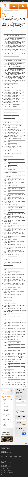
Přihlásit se (20, 407)
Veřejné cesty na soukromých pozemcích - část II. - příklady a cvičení (14, 363)
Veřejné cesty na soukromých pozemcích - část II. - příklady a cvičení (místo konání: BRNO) (14, 354)
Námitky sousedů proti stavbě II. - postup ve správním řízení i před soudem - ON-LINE (14, 120)
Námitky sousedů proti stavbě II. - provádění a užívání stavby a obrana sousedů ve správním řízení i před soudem (13, 148)
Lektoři (16, 10)
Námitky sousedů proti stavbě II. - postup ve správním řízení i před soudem (14, 133)
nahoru (24, 386)
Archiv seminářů (6, 427)
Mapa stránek (3, 451)
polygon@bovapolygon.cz (6, 470)
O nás (3, 393)
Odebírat (19, 422)
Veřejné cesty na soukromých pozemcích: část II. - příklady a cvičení (14, 332)
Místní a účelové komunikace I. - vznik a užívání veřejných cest (14, 314)
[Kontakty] (22, 5)
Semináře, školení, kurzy (9, 10)
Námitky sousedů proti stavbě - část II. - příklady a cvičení (14, 242)
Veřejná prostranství (12, 106)
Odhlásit (24, 424)
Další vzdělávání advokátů (6, 415)
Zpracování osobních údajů (6, 448)
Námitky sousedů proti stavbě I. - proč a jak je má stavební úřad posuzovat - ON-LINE (14, 123)
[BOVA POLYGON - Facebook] (1, 474)
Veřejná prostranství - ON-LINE (14, 90)
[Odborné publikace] (14, 5)
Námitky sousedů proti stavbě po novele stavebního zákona (14, 190)
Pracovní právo (6, 404)
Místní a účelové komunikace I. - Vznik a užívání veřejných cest (14, 299)
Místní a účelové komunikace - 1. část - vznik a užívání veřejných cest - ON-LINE (14, 85)
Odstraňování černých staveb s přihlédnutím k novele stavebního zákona (12, 342)
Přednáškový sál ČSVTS (6, 434)
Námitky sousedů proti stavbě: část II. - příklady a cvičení (14, 337)
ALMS (10, 457)
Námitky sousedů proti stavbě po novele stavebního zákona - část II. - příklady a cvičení (14, 187)
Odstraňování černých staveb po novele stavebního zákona (14, 140)
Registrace (19, 410)
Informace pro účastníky (6, 425)
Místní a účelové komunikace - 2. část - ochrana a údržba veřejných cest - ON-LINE (14, 93)
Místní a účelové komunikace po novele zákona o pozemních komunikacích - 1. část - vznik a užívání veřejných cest (14, 159)
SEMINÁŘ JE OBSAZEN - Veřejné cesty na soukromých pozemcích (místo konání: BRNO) (14, 357)
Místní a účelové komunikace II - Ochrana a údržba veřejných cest (15, 296)
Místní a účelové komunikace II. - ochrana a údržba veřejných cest (15, 311)
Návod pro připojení (7, 419)
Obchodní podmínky (5, 447)
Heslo (17, 402)
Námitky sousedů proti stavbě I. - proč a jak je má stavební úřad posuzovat (14, 151)
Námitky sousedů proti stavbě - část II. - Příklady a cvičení (14, 258)
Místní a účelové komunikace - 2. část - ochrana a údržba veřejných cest (14, 96)
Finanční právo (6, 406)
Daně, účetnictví (6, 407)
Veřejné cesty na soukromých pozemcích (16, 334)
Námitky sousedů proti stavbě (14, 244)
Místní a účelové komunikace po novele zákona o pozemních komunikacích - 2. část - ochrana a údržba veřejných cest (14, 155)
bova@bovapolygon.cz (5, 466)
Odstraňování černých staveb (14, 254)
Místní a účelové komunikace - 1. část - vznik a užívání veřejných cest (14, 88)
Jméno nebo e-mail (19, 399)
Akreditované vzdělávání (6, 412)
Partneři (2, 450)
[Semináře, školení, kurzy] (5, 5)
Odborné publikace (7, 430)
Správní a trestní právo (6, 402)
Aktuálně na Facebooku (23, 431)
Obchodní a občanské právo (7, 400)
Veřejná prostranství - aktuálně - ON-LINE (16, 66)
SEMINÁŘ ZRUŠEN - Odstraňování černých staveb (14, 329)
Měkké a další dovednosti (6, 410)
